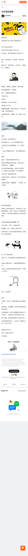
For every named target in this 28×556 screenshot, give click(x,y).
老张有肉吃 (7, 15)
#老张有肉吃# (5, 354)
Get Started (23, 2)
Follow (24, 15)
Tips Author (14, 371)
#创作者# (13, 354)
